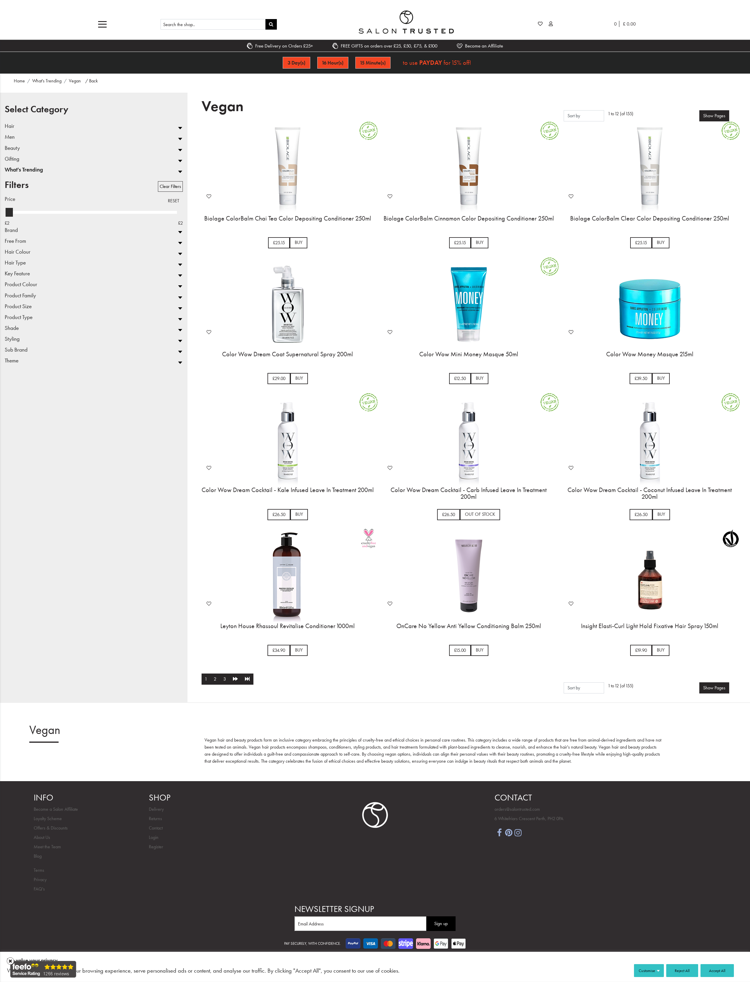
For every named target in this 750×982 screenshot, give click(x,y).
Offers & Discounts (51, 828)
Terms (39, 870)
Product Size (18, 306)
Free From (15, 241)
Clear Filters (170, 186)
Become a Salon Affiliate (56, 809)
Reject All (682, 970)
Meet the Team (47, 847)
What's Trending (24, 170)
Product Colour (21, 284)
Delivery (156, 809)
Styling (12, 339)
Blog (38, 856)
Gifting (12, 159)
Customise (647, 970)
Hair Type (15, 263)
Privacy (40, 879)
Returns (155, 818)
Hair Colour (17, 252)
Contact (156, 828)
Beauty (12, 148)
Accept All (717, 970)
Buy (298, 242)
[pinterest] (508, 832)
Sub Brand (16, 350)
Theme (11, 361)
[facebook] (499, 832)
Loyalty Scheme (48, 818)
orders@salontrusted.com (517, 809)
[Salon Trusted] (406, 22)
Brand (11, 230)
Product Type (19, 317)
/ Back (91, 81)
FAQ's (39, 889)
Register (156, 847)
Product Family (20, 296)
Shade (12, 328)
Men (10, 137)
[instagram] (518, 832)
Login (153, 837)
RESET (173, 201)
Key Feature (17, 274)
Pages (714, 116)
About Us (42, 837)
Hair (9, 126)
